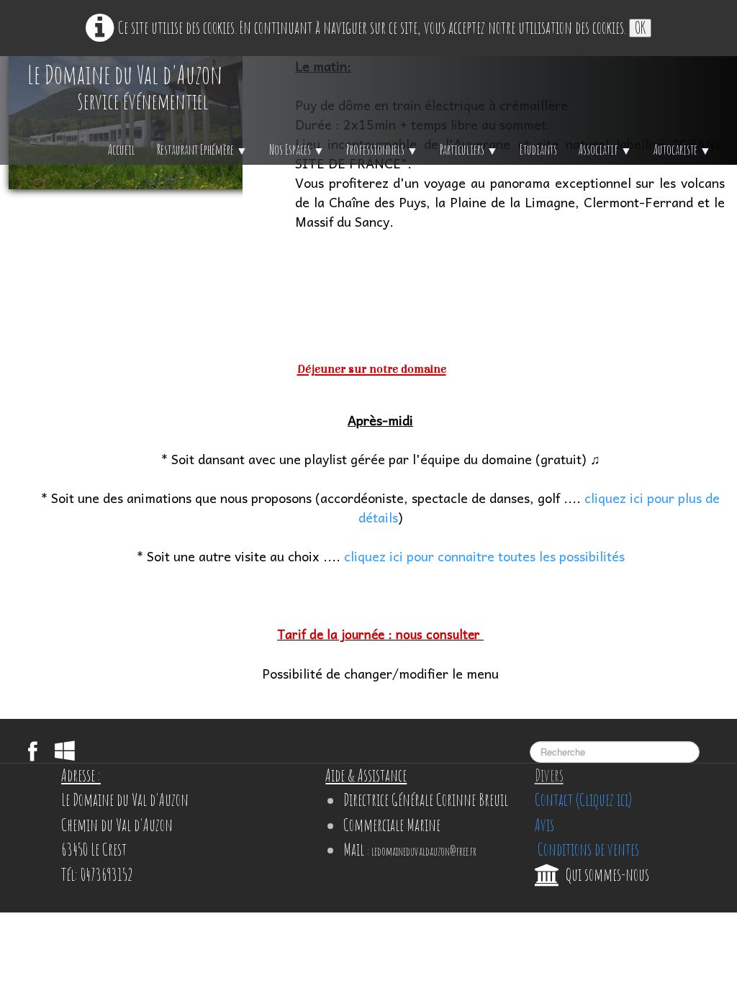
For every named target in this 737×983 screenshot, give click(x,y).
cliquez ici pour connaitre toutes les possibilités (484, 555)
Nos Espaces (297, 149)
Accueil (121, 149)
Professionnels (382, 149)
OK (640, 28)
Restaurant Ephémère (202, 149)
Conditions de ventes (587, 849)
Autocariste (682, 149)
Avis (544, 825)
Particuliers (469, 149)
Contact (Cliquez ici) (583, 799)
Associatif (605, 149)
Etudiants (538, 149)
